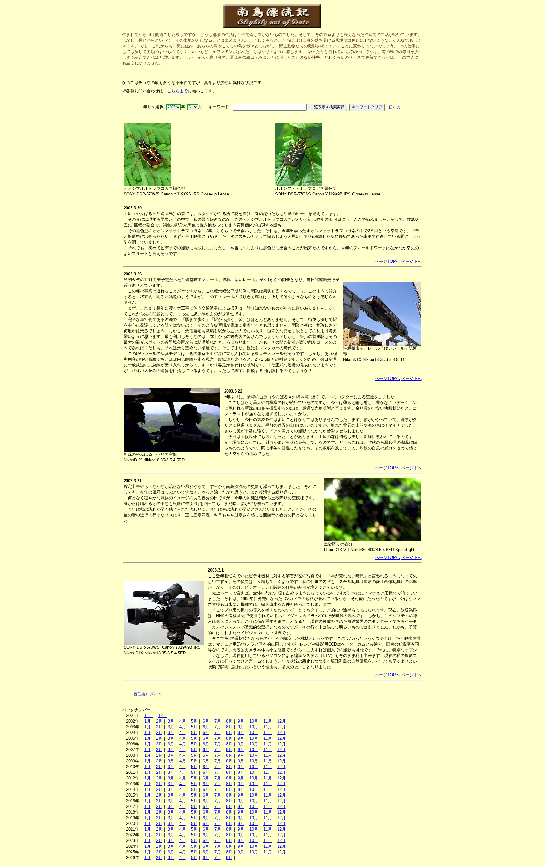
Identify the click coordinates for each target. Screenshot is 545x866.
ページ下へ (411, 261)
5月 (194, 721)
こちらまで (177, 90)
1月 (147, 721)
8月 (229, 721)
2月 (159, 721)
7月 (217, 721)
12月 (162, 715)
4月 (182, 721)
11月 (148, 715)
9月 (241, 721)
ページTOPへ (387, 261)
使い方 (395, 107)
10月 (253, 721)
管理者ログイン (147, 694)
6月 (206, 721)
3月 (171, 721)
